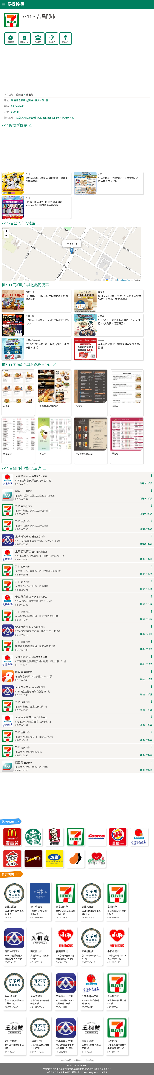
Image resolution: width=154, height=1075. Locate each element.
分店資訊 (38, 42)
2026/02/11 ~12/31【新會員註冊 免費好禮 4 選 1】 (47, 346)
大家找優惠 (65, 1060)
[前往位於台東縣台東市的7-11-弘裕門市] (117, 1037)
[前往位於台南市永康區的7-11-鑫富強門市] (66, 902)
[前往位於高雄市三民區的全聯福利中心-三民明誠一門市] (66, 992)
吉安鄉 (29, 94)
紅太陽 (79, 406)
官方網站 (51, 42)
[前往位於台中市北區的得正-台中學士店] (40, 902)
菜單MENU (24, 42)
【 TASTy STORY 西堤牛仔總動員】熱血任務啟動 (47, 298)
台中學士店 (36, 906)
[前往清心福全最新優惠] (97, 866)
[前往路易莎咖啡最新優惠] (75, 866)
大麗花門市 (113, 996)
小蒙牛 (101, 316)
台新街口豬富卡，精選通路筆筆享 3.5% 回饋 (119, 346)
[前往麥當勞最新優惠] (12, 845)
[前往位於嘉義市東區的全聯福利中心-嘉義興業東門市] (66, 1037)
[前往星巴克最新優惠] (33, 845)
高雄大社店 (88, 906)
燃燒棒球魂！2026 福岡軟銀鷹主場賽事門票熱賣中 (47, 180)
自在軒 (42, 453)
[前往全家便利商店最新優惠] (139, 845)
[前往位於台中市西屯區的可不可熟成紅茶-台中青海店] (40, 992)
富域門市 (112, 906)
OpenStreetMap (123, 280)
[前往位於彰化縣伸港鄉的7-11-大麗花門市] (117, 992)
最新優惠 (10, 42)
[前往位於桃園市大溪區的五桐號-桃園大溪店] (91, 1037)
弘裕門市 (112, 1041)
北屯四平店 (36, 1041)
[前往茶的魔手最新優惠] (33, 866)
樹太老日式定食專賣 (48, 406)
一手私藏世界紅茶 (84, 453)
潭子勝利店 (88, 951)
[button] (72, 251)
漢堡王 (115, 406)
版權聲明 (78, 1060)
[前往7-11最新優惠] (75, 845)
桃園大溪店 (88, 1041)
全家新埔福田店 (90, 996)
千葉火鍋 (30, 316)
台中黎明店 (11, 996)
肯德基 (6, 406)
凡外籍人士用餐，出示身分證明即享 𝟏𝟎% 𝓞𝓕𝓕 (47, 322)
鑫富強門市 (62, 906)
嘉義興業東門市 (64, 1041)
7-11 (28, 174)
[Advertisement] (77, 70)
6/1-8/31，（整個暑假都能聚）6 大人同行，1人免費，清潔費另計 (119, 322)
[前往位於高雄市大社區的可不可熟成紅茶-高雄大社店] (91, 902)
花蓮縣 (19, 94)
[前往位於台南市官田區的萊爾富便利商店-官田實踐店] (66, 947)
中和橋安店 (113, 951)
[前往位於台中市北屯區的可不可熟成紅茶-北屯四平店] (40, 1037)
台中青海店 (36, 996)
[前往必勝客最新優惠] (12, 866)
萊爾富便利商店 (33, 340)
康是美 (101, 340)
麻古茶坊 (7, 453)
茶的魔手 (116, 453)
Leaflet (111, 280)
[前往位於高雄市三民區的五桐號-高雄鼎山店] (40, 947)
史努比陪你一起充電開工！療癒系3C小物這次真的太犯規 (118, 180)
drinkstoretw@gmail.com (92, 1072)
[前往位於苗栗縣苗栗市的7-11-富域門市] (117, 902)
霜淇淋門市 (66, 42)
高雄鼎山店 (36, 951)
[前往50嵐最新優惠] (54, 866)
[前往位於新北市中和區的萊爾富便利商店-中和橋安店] (117, 947)
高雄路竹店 (11, 906)
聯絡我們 (89, 1060)
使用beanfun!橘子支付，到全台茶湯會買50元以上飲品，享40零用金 (119, 298)
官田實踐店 (62, 951)
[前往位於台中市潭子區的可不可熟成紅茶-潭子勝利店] (91, 947)
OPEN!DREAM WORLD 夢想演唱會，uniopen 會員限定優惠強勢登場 (45, 204)
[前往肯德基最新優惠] (54, 845)
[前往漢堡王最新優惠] (118, 845)
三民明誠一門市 (64, 996)
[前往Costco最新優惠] (97, 845)
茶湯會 (101, 292)
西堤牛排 (30, 292)
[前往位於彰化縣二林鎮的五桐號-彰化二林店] (14, 1037)
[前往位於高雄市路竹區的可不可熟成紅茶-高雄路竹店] (14, 902)
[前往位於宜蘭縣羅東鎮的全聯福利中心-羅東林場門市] (14, 947)
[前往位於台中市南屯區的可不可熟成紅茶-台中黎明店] (14, 992)
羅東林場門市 (12, 951)
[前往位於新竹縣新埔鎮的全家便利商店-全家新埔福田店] (91, 992)
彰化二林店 (11, 1041)
